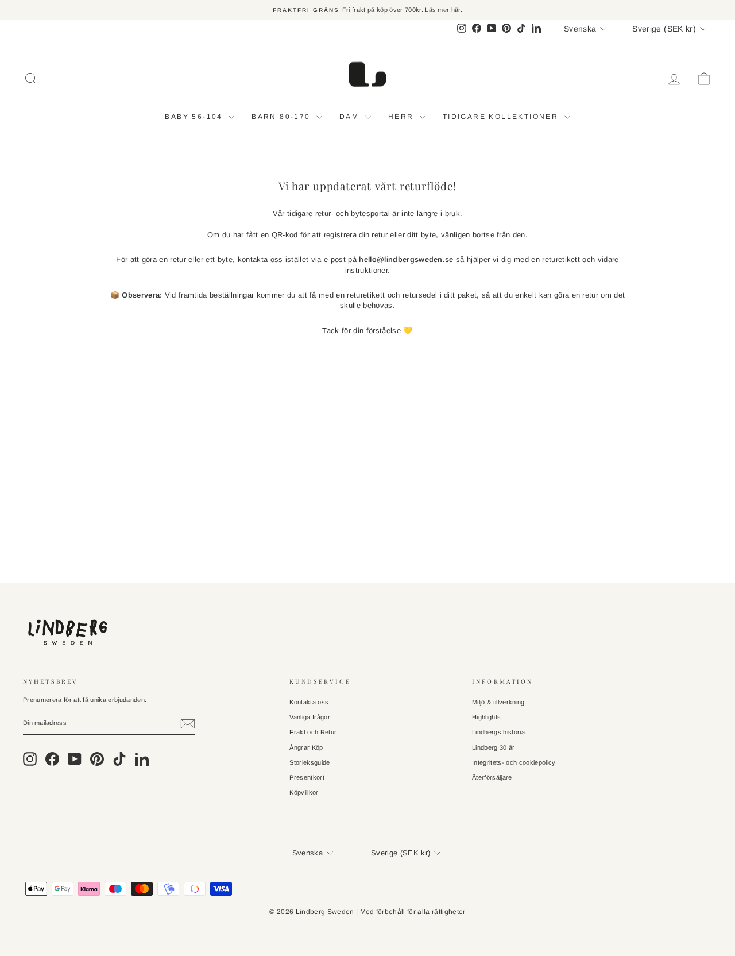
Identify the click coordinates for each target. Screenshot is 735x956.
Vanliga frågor (309, 717)
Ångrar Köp (306, 747)
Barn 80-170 (283, 117)
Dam (350, 117)
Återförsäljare (492, 777)
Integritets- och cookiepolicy (513, 762)
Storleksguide (309, 762)
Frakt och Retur (312, 731)
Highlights (486, 717)
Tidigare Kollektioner (502, 117)
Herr (402, 117)
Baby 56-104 (195, 117)
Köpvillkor (303, 792)
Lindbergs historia (498, 731)
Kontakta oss (308, 702)
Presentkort (306, 777)
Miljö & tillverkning (498, 702)
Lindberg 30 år (493, 747)
